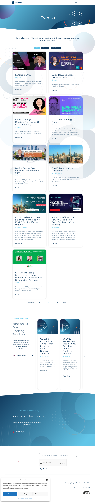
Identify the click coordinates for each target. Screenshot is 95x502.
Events (45, 48)
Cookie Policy (20, 498)
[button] (47, 480)
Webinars (56, 48)
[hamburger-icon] (76, 2)
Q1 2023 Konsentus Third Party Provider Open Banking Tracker (47, 346)
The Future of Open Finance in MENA (63, 169)
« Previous (31, 302)
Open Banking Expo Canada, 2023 (63, 76)
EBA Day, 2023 (23, 75)
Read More (18, 89)
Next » (64, 302)
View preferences (40, 494)
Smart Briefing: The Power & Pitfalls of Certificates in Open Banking (63, 221)
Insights (60, 173)
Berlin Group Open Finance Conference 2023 (27, 170)
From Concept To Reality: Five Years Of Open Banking (27, 122)
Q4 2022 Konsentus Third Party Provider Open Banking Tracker (69, 346)
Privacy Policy (28, 498)
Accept (10, 494)
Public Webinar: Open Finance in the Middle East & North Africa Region (27, 221)
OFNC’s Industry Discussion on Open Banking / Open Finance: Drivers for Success (29, 276)
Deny (25, 494)
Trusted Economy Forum (62, 120)
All (37, 48)
